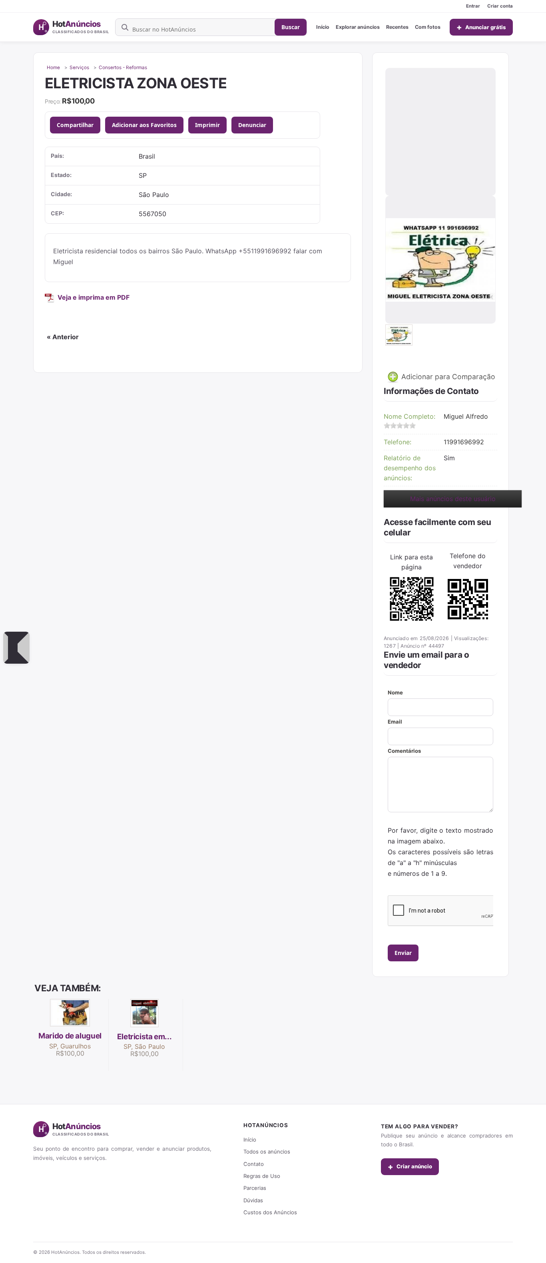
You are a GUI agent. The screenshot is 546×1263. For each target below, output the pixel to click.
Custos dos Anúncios (270, 1212)
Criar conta (500, 6)
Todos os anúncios (266, 1151)
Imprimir (207, 125)
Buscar (290, 27)
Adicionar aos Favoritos (144, 125)
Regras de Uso (261, 1176)
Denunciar (252, 125)
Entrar (473, 6)
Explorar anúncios (358, 27)
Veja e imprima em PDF (94, 297)
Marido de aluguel (70, 1035)
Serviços (79, 67)
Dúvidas (253, 1200)
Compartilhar (75, 125)
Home (53, 67)
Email (395, 721)
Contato (253, 1164)
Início (322, 27)
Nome (395, 692)
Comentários (404, 751)
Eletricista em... (144, 1036)
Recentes (397, 27)
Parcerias (254, 1188)
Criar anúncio (410, 1167)
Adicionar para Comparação (447, 376)
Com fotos (427, 27)
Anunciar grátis (481, 27)
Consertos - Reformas (123, 67)
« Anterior (63, 337)
